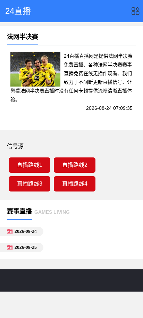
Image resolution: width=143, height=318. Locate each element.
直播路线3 (29, 184)
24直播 (18, 11)
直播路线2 (74, 165)
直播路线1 (29, 165)
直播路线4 (74, 184)
